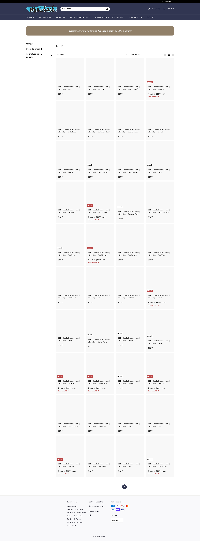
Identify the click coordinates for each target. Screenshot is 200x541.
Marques (60, 17)
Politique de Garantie (74, 516)
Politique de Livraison (74, 522)
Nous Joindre (135, 17)
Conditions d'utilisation (75, 509)
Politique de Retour (74, 519)
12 (119, 487)
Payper (150, 17)
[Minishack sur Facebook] (90, 515)
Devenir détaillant (80, 17)
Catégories (45, 17)
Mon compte (71, 525)
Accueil (30, 17)
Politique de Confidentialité (76, 513)
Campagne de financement (109, 17)
